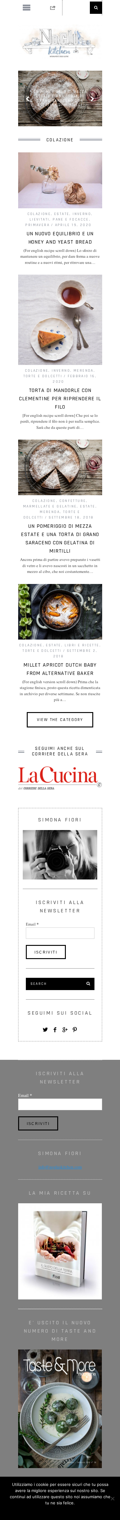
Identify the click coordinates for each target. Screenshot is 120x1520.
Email (32, 924)
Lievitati (40, 219)
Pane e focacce (71, 219)
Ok (60, 1510)
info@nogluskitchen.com (60, 1167)
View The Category (60, 720)
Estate (61, 214)
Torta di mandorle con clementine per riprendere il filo (60, 398)
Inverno (82, 214)
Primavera (37, 225)
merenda (84, 370)
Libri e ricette (82, 645)
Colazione (39, 214)
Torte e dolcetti (42, 376)
